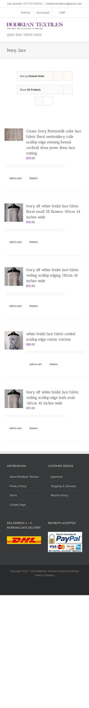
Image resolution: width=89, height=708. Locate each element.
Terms (13, 495)
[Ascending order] (68, 76)
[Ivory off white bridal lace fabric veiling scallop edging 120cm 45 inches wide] (14, 276)
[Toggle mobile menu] (80, 24)
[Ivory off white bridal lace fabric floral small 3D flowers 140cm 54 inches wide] (14, 212)
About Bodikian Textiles (24, 477)
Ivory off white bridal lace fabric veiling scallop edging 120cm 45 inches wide (52, 275)
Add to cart (15, 178)
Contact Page (18, 505)
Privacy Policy (18, 486)
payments (57, 477)
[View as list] (48, 100)
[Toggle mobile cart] (64, 24)
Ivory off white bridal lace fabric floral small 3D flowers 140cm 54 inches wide (53, 211)
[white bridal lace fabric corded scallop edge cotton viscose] (14, 340)
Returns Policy (59, 495)
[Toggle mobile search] (72, 24)
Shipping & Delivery (63, 486)
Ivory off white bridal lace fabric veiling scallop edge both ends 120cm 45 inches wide (52, 397)
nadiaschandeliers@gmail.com (64, 3)
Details (33, 178)
